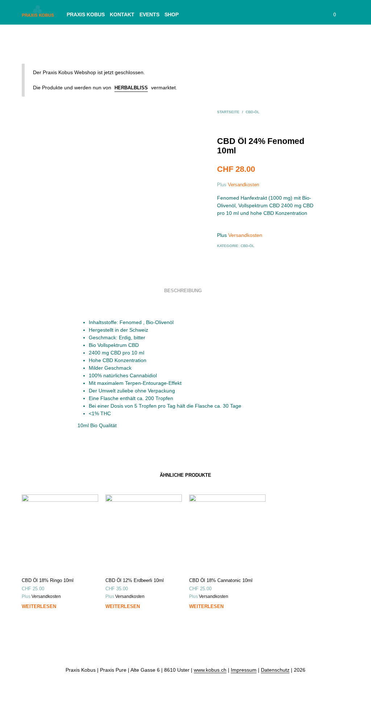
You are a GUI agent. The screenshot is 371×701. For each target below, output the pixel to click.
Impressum (244, 670)
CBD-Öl (252, 112)
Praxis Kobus (86, 14)
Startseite (228, 112)
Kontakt (122, 14)
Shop (171, 14)
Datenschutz (275, 670)
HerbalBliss (131, 87)
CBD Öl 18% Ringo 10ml (48, 580)
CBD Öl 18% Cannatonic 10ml (221, 580)
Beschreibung (183, 290)
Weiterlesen (39, 606)
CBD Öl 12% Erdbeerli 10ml (134, 580)
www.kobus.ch (210, 670)
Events (149, 14)
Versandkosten (243, 184)
